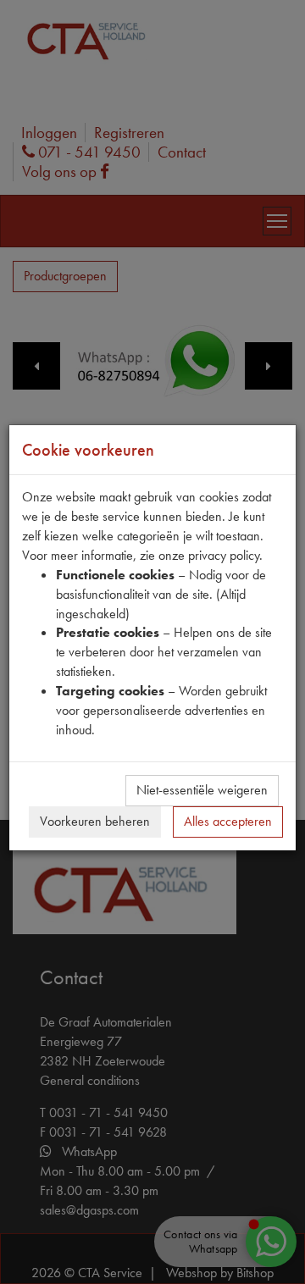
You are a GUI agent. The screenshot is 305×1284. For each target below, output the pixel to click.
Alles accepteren (228, 821)
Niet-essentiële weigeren (202, 790)
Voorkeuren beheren (95, 821)
